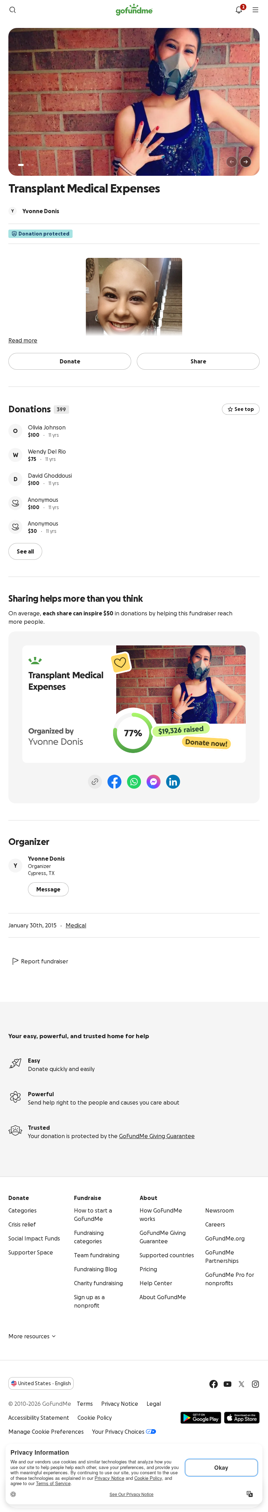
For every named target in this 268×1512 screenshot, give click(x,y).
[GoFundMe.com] (134, 9)
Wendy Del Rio (47, 451)
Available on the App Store (242, 1418)
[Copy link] (95, 781)
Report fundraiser (44, 961)
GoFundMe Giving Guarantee (157, 1136)
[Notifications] (239, 10)
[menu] (255, 10)
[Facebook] (114, 781)
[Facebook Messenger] (154, 781)
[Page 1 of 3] (21, 165)
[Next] (245, 161)
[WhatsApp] (134, 781)
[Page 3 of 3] (32, 165)
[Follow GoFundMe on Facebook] (214, 1384)
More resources (29, 1336)
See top (244, 409)
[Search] (13, 10)
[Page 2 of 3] (28, 165)
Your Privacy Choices (118, 1431)
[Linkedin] (173, 781)
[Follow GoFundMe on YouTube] (227, 1384)
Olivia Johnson (47, 427)
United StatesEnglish (44, 1383)
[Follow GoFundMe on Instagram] (255, 1384)
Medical (76, 925)
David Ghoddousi (50, 475)
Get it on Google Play (200, 1418)
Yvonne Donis (46, 858)
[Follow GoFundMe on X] (241, 1384)
